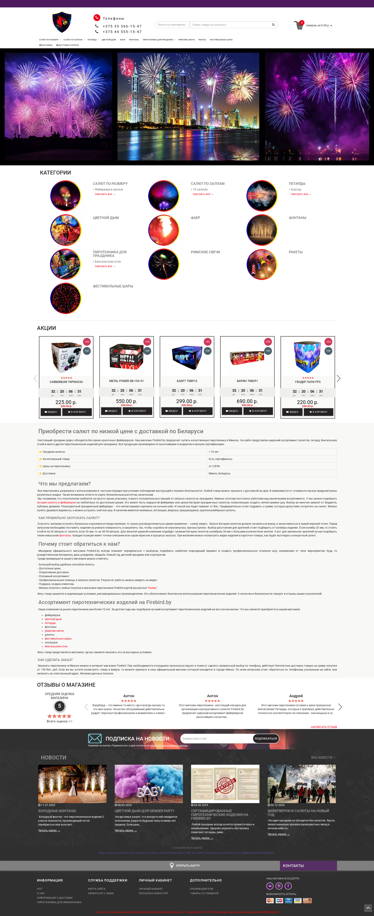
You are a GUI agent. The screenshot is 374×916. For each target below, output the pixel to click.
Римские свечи (186, 40)
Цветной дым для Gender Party (144, 811)
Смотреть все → (105, 194)
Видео (52, 412)
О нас (41, 893)
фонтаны (65, 535)
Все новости (321, 757)
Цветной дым (109, 40)
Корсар (295, 189)
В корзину (78, 412)
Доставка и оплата (68, 45)
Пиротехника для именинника (59, 902)
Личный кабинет (151, 888)
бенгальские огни (56, 646)
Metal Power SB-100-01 (126, 381)
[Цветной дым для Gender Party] (149, 783)
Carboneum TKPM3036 (66, 382)
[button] (369, 107)
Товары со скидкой (204, 893)
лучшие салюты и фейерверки (56, 502)
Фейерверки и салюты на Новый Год (298, 813)
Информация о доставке (55, 897)
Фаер (122, 40)
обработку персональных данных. (169, 745)
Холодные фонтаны (57, 811)
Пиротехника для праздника (158, 40)
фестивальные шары (58, 638)
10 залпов (199, 189)
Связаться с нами (101, 893)
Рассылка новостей (153, 893)
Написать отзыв (324, 727)
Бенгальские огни (107, 261)
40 (70, 721)
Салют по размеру (48, 40)
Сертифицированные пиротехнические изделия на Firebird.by (219, 815)
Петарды (92, 40)
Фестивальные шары (221, 40)
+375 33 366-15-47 (122, 26)
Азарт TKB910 (187, 381)
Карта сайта (96, 888)
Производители (201, 888)
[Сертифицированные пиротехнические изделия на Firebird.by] (225, 783)
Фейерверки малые (108, 189)
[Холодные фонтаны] (72, 783)
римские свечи (54, 630)
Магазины (46, 45)
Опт (39, 888)
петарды (50, 623)
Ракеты (202, 40)
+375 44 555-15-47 (122, 32)
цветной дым (53, 619)
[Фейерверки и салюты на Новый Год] (302, 783)
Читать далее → (49, 830)
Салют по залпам (73, 40)
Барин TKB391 (247, 381)
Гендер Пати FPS (308, 382)
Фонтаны (134, 40)
